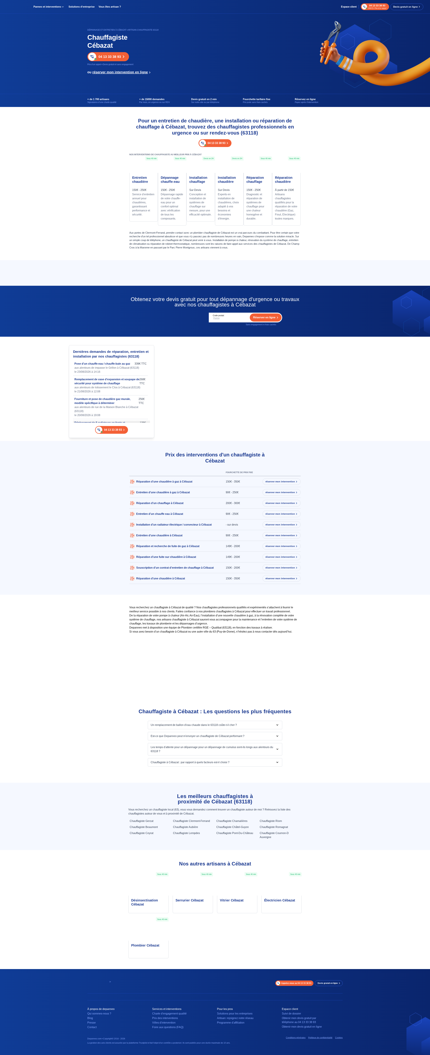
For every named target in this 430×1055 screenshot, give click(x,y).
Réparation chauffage (255, 179)
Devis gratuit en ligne (405, 6)
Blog (90, 1018)
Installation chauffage (198, 179)
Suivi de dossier (291, 1013)
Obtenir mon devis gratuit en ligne (302, 1026)
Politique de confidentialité (320, 1038)
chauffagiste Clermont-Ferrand (191, 821)
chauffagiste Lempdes (186, 833)
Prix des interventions (165, 1018)
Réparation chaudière (283, 179)
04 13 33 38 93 (109, 57)
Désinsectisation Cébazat (144, 902)
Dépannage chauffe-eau (170, 179)
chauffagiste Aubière (185, 827)
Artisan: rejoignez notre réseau (235, 1018)
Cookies (339, 1038)
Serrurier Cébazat (190, 900)
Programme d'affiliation (230, 1022)
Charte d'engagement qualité (169, 1013)
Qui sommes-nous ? (99, 1013)
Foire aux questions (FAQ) (167, 1027)
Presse (91, 1022)
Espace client (349, 6)
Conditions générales (296, 1038)
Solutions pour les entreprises (234, 1013)
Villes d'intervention (164, 1022)
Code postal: (218, 315)
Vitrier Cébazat (232, 900)
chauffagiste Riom (271, 821)
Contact (92, 1027)
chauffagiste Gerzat (141, 821)
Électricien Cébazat (279, 900)
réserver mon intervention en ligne (120, 72)
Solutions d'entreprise (82, 6)
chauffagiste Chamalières (231, 821)
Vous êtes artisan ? (110, 6)
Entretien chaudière (140, 179)
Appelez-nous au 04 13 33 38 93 (296, 983)
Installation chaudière (227, 179)
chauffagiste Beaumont (144, 827)
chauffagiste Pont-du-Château (234, 833)
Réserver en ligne (264, 317)
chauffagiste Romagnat (274, 827)
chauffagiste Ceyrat (141, 833)
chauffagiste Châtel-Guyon (232, 827)
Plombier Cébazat (145, 945)
